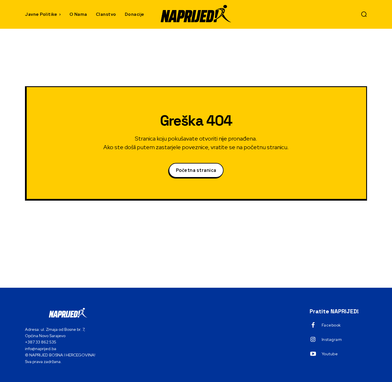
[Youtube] (313, 354)
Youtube (330, 353)
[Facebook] (313, 325)
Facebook (331, 325)
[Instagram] (313, 339)
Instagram (332, 339)
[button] (364, 14)
